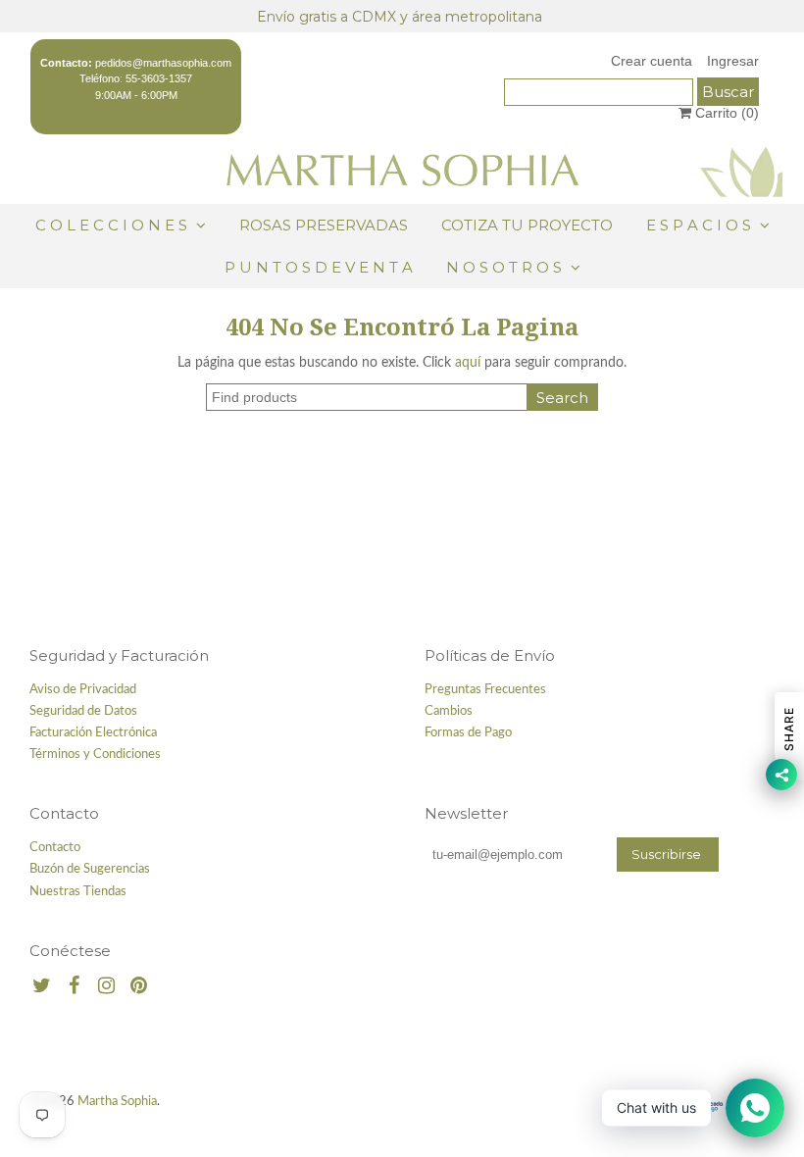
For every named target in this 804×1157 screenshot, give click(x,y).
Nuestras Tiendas (77, 891)
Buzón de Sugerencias (89, 869)
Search (562, 397)
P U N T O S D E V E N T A (319, 267)
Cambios (449, 711)
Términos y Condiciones (95, 754)
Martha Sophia (117, 1101)
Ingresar (733, 61)
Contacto (54, 847)
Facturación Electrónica (93, 733)
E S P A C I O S (698, 225)
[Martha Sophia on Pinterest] (138, 987)
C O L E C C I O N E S (113, 225)
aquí (467, 363)
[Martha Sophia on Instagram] (106, 987)
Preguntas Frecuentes (485, 689)
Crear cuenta (651, 61)
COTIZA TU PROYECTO (527, 225)
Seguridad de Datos (83, 711)
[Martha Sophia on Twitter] (41, 987)
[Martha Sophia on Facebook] (74, 987)
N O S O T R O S (504, 267)
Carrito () (725, 113)
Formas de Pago (468, 733)
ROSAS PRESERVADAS (323, 225)
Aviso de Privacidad (82, 689)
